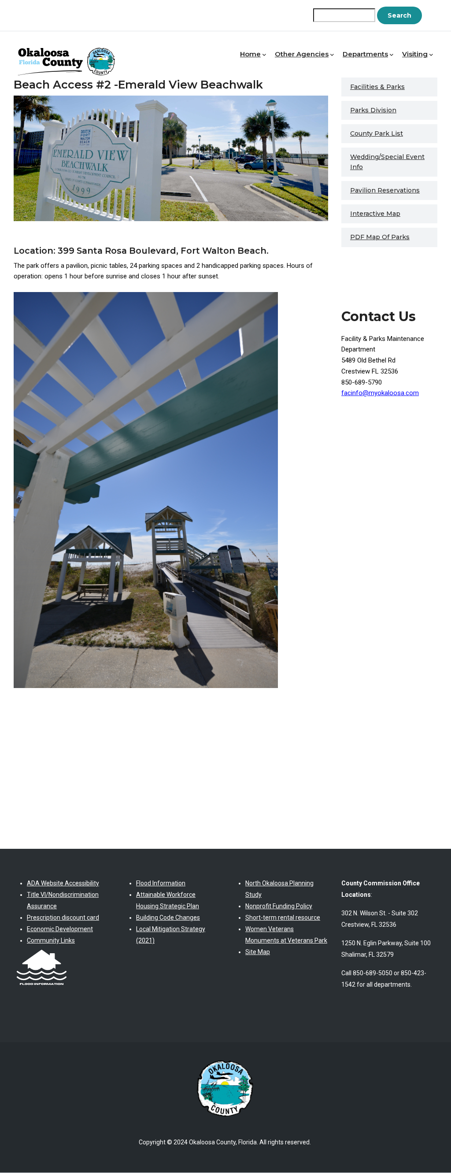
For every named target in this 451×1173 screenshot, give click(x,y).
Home (250, 54)
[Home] (69, 52)
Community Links (51, 940)
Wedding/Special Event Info (387, 162)
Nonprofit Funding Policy (278, 906)
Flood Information (160, 883)
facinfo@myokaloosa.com (380, 393)
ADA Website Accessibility (63, 883)
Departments (365, 54)
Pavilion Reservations (385, 190)
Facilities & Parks (377, 87)
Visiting (415, 54)
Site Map (257, 951)
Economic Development (60, 928)
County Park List (376, 133)
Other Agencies (302, 54)
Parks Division (373, 110)
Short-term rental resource (282, 917)
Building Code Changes (168, 917)
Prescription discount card (63, 917)
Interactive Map (375, 214)
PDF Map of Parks (380, 237)
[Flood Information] (42, 951)
